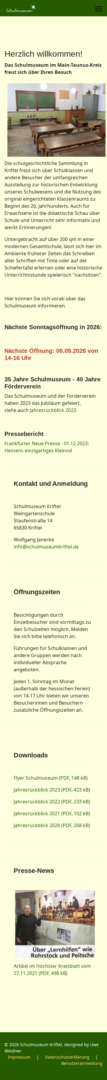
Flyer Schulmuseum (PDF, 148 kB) (51, 778)
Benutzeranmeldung (82, 1063)
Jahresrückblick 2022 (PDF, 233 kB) (52, 801)
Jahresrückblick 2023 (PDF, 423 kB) (52, 789)
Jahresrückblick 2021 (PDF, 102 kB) (52, 813)
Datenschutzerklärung (67, 1057)
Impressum (19, 1057)
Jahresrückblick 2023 (53, 410)
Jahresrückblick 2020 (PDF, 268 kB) (52, 825)
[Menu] (99, 9)
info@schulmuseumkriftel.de (46, 546)
